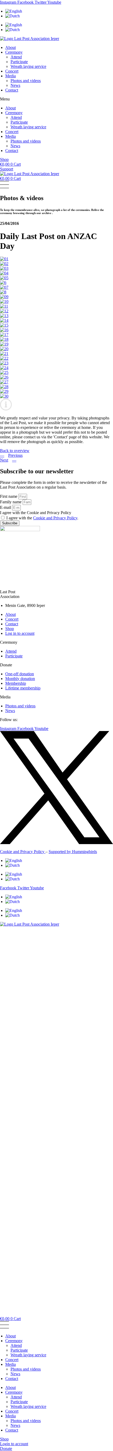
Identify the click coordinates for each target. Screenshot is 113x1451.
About (10, 47)
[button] (56, 99)
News (15, 85)
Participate (19, 61)
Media (10, 76)
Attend (16, 57)
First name (9, 496)
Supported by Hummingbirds (73, 851)
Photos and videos (26, 80)
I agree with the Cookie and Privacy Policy (35, 512)
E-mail (6, 507)
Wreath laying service (28, 66)
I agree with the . (42, 518)
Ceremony (14, 52)
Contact (11, 90)
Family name (11, 502)
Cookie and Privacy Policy (55, 518)
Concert (11, 71)
